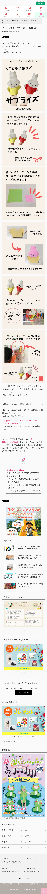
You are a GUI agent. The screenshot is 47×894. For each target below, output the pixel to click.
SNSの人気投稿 (15, 31)
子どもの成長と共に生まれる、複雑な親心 (33, 684)
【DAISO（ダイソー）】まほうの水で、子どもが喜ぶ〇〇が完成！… (30, 557)
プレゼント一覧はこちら (9, 741)
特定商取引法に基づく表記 (32, 871)
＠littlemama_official (15, 470)
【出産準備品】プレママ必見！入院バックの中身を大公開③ (30, 566)
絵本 (41, 10)
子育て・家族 (5, 10)
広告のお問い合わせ (30, 859)
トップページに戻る (23, 692)
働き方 (6, 16)
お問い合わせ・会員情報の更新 (11, 862)
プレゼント (41, 16)
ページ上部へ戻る (44, 891)
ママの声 (29, 16)
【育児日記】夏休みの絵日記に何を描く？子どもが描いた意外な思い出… (30, 576)
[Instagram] (27, 878)
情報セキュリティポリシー (10, 871)
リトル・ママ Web (22, 889)
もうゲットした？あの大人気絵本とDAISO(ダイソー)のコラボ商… (29, 547)
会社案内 (5, 859)
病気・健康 (29, 10)
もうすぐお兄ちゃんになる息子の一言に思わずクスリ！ (14, 684)
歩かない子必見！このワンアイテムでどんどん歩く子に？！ (30, 585)
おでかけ (17, 16)
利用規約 (5, 868)
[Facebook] (23, 878)
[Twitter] (19, 878)
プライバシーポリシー (31, 868)
